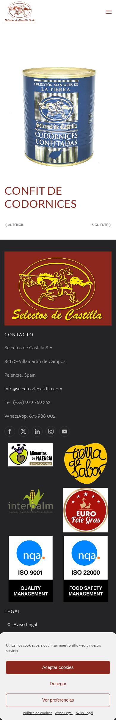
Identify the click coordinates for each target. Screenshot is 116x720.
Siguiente (100, 225)
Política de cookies (37, 712)
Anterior (15, 225)
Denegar (58, 683)
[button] (109, 12)
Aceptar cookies (58, 667)
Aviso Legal (64, 712)
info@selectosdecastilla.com (33, 389)
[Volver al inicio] (19, 12)
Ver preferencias (58, 699)
